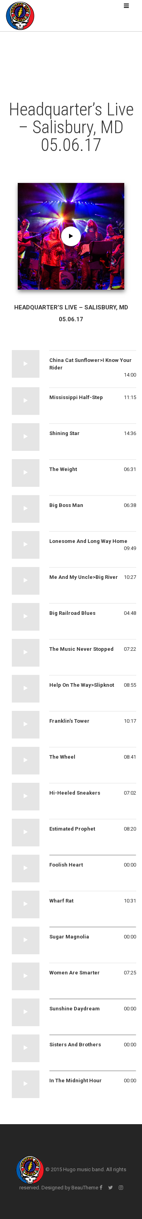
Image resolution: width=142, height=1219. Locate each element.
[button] (25, 364)
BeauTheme (84, 1188)
